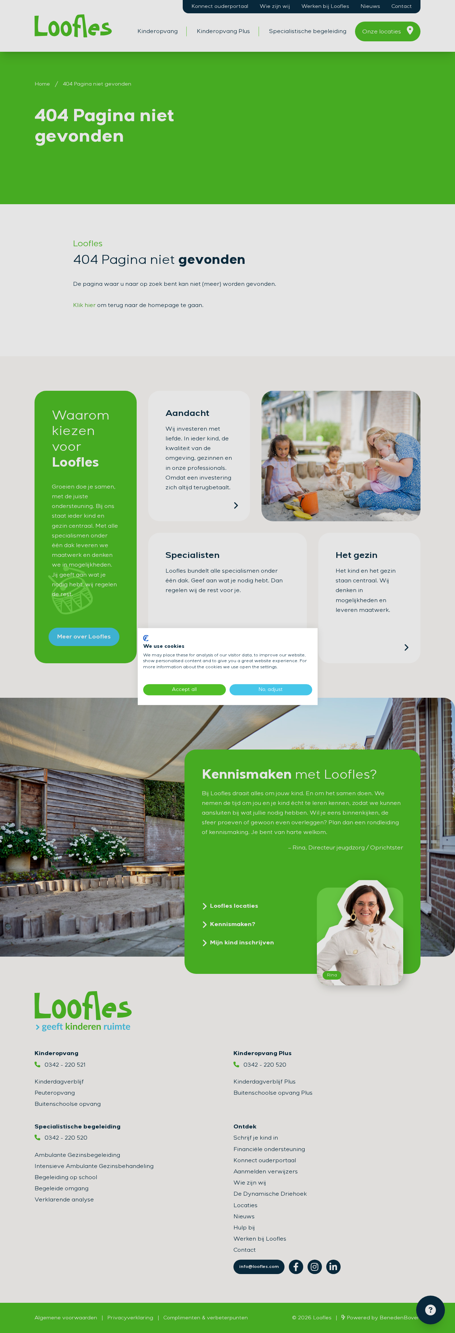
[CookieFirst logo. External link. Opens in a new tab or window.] (146, 638)
